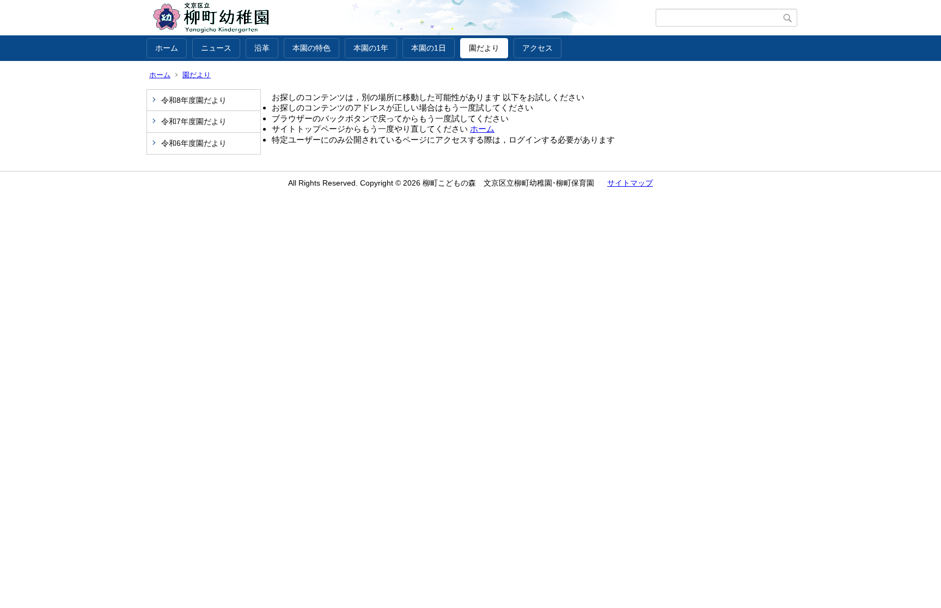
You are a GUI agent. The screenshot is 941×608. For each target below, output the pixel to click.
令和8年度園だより (194, 100)
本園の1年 (370, 48)
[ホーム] (401, 18)
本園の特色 (311, 48)
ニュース (216, 48)
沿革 (262, 48)
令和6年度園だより (194, 143)
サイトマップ (630, 183)
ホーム (166, 48)
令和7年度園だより (194, 121)
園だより (484, 48)
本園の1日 (428, 48)
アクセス (537, 48)
